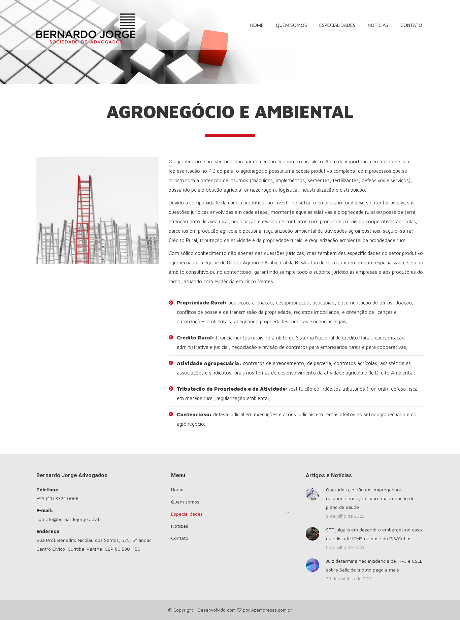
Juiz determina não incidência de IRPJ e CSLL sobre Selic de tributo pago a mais (374, 565)
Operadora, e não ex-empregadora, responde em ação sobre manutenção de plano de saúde (370, 498)
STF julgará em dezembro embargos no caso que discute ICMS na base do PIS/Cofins (374, 534)
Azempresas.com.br (271, 610)
